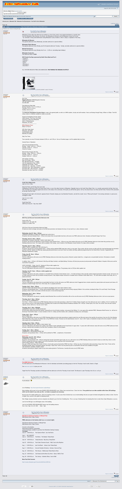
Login (26, 18)
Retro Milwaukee (8, 18)
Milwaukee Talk (13, 21)
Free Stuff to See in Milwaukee (38, 21)
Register (30, 18)
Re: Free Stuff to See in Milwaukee (39, 95)
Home (15, 18)
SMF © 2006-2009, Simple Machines (66, 486)
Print (117, 25)
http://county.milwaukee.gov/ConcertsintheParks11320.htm (36, 462)
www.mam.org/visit (29, 366)
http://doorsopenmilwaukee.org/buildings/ (40, 387)
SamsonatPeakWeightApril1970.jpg (30, 89)
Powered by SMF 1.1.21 (53, 486)
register (20, 11)
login (16, 11)
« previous (113, 23)
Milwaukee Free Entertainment (23, 21)
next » (117, 23)
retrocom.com (5, 21)
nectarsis (5, 376)
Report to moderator (109, 91)
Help (19, 18)
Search (22, 18)
